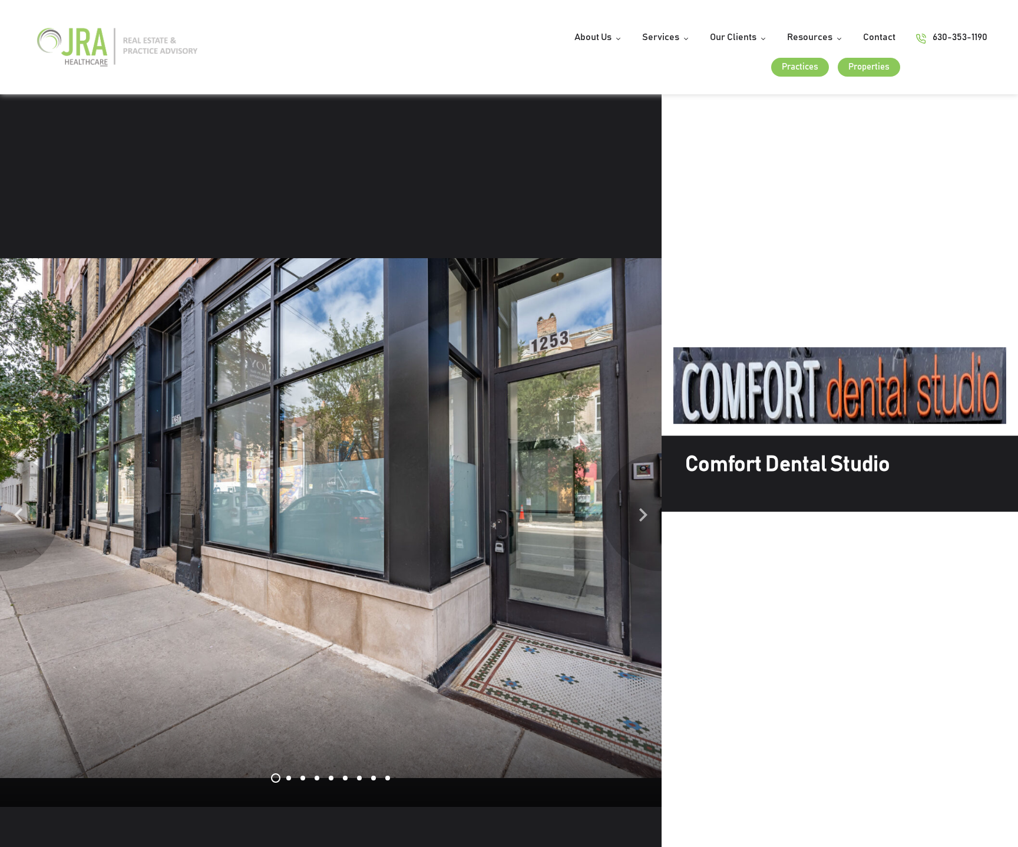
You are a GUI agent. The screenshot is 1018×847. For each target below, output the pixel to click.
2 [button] (288, 778)
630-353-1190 (960, 37)
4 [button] (317, 778)
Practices (800, 66)
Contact (879, 37)
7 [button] (359, 778)
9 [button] (387, 778)
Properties (869, 66)
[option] (331, 518)
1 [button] (275, 778)
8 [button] (373, 778)
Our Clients (733, 37)
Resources (809, 37)
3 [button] (302, 778)
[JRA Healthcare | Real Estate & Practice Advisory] (117, 47)
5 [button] (331, 778)
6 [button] (345, 778)
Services (660, 37)
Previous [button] (18, 512)
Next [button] (643, 512)
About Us (593, 37)
